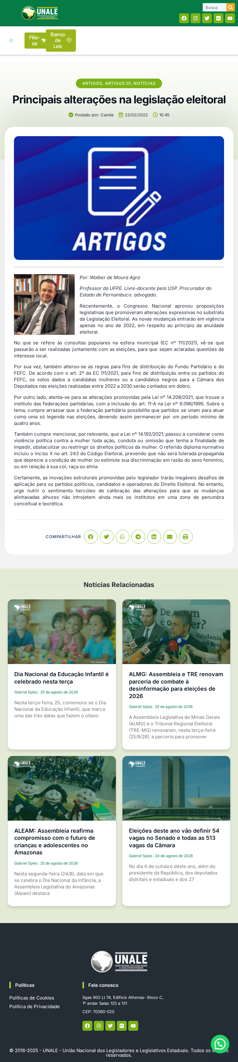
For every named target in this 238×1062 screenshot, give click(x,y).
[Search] (231, 7)
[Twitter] (207, 18)
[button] (11, 40)
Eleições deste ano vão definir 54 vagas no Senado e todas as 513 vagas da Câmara (174, 837)
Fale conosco (103, 985)
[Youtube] (230, 18)
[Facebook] (184, 18)
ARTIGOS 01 (118, 83)
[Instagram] (196, 18)
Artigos (92, 83)
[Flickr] (218, 18)
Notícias (145, 83)
